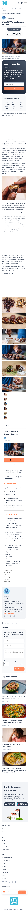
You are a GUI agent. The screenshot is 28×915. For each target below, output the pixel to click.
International (6, 13)
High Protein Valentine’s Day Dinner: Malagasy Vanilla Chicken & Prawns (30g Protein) (14, 770)
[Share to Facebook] (10, 33)
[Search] (19, 3)
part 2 (6, 143)
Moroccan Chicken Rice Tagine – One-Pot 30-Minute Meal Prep (12, 721)
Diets (3, 875)
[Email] (20, 33)
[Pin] (14, 33)
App (3, 838)
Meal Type (5, 872)
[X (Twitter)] (8, 616)
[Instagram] (15, 616)
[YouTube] (5, 616)
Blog (3, 835)
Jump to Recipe (15, 29)
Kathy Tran (21, 266)
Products (4, 844)
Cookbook (4, 847)
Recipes (8, 8)
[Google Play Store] (22, 805)
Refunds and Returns (8, 857)
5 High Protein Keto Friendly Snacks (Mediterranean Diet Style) (14, 698)
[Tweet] (17, 33)
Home (2, 8)
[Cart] (22, 3)
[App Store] (9, 805)
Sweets (18, 13)
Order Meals (5, 850)
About (3, 829)
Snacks (13, 13)
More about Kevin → (9, 613)
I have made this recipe (11, 661)
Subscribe (22, 892)
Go (14, 88)
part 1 (23, 141)
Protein (4, 869)
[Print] (7, 33)
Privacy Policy (6, 860)
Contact (4, 832)
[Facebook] (11, 616)
